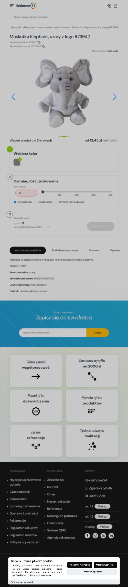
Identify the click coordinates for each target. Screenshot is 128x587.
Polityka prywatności (22, 582)
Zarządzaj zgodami (92, 571)
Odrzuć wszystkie (105, 564)
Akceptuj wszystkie (80, 564)
